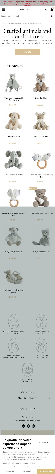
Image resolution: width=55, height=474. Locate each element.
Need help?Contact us (27, 380)
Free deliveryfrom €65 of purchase (13, 356)
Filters (27, 52)
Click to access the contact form (27, 421)
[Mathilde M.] (24, 9)
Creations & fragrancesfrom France (13, 332)
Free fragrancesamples (41, 332)
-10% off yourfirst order (41, 356)
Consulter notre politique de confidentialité (19, 463)
